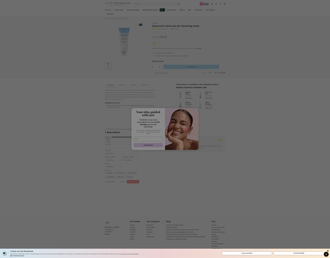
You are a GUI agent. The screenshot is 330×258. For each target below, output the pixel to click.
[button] (74, 256)
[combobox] (328, 251)
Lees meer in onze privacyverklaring (129, 254)
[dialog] (165, 253)
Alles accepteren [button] (247, 253)
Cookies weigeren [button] (298, 253)
